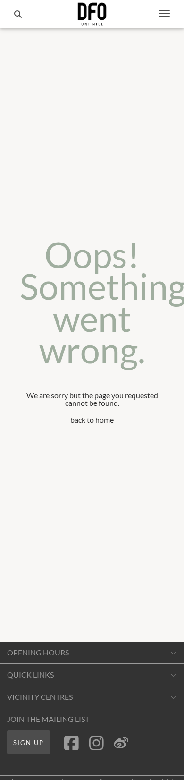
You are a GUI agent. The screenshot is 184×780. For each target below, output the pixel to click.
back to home (92, 419)
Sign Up (28, 742)
